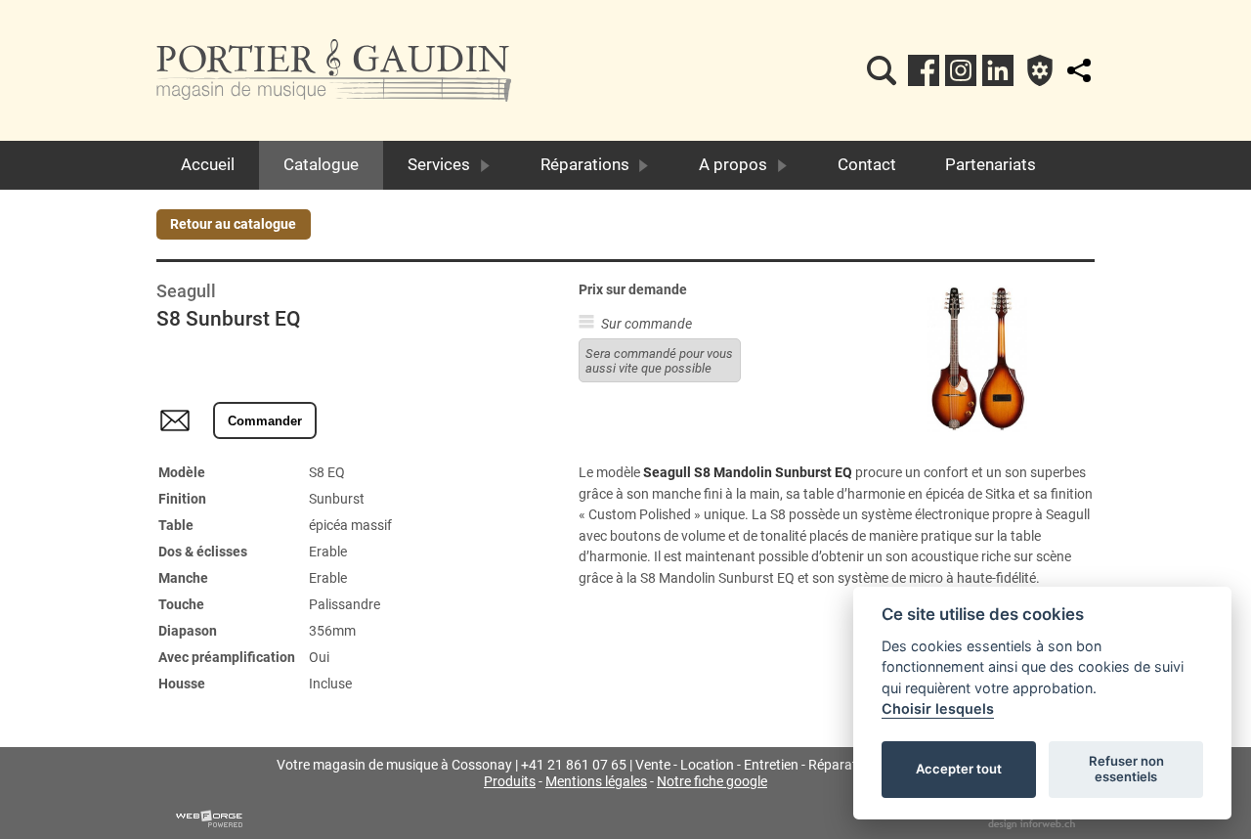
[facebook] (923, 70)
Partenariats (990, 164)
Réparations (584, 164)
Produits (510, 781)
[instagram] (960, 70)
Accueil (208, 164)
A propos (733, 164)
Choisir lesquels (938, 708)
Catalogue (321, 164)
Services (439, 164)
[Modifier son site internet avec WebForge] (209, 819)
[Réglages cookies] (1040, 70)
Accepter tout (959, 768)
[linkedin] (998, 70)
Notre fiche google (712, 781)
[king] (881, 70)
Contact (867, 164)
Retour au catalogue (233, 224)
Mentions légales (596, 781)
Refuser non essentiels (1126, 768)
